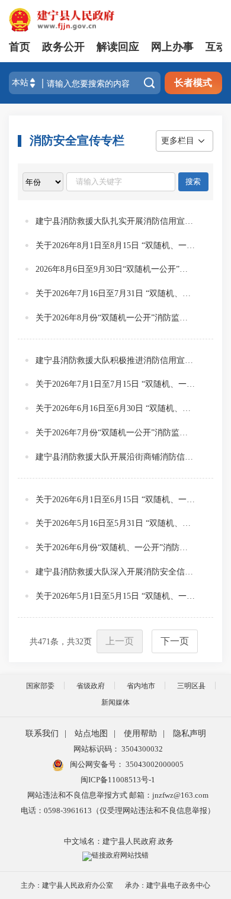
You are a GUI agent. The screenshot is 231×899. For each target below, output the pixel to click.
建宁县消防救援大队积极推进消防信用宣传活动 (115, 360)
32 (79, 641)
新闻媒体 (115, 702)
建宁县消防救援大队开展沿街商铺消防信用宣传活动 (115, 456)
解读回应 (118, 47)
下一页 (175, 641)
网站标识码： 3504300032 (118, 748)
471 (44, 641)
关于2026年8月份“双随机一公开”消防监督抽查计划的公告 (115, 317)
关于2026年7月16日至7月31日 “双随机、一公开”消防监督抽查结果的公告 (115, 293)
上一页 (119, 641)
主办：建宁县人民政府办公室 (67, 885)
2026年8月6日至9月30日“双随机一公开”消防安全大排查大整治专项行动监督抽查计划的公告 (115, 269)
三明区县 (191, 686)
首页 (19, 47)
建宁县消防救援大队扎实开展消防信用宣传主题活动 (115, 221)
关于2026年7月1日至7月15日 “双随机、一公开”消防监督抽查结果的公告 (115, 384)
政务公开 (63, 47)
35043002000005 (154, 764)
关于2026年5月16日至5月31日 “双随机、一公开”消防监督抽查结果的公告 (115, 523)
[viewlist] (43, 181)
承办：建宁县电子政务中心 (167, 885)
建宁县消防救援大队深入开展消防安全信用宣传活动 (115, 571)
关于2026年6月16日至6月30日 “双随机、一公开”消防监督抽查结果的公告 (115, 408)
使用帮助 (140, 733)
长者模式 (193, 83)
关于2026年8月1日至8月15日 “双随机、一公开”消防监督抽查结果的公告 (115, 245)
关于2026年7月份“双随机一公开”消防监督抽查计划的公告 (115, 432)
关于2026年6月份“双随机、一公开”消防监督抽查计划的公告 (115, 547)
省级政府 (90, 686)
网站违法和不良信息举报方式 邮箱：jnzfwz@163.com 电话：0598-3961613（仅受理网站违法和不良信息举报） (118, 803)
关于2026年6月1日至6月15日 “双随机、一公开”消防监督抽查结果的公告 (115, 499)
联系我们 (42, 733)
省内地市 (141, 686)
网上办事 (172, 47)
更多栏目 (177, 140)
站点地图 (91, 733)
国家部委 (40, 686)
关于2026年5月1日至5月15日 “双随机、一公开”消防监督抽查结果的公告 (115, 596)
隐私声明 (189, 733)
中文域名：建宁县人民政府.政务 (119, 841)
